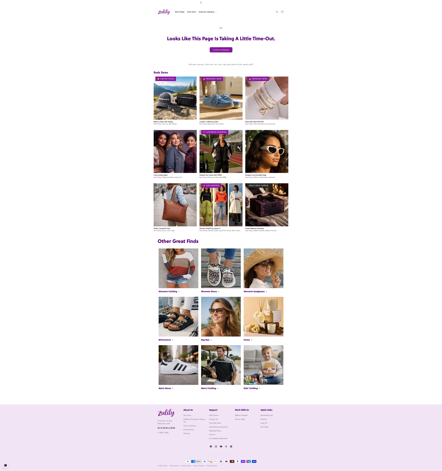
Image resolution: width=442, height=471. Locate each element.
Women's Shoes (209, 291)
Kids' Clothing (251, 388)
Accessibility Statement (218, 438)
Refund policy (174, 465)
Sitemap (186, 433)
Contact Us (213, 419)
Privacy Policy (188, 429)
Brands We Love (267, 415)
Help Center (214, 415)
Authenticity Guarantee (218, 427)
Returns (212, 435)
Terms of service (198, 465)
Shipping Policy (215, 431)
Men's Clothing (208, 388)
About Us (188, 410)
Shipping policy (211, 465)
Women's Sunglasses (254, 291)
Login (273, 3)
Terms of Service (189, 426)
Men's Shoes (165, 388)
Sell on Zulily (240, 419)
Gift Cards (264, 427)
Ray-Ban (205, 339)
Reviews (264, 419)
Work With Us (242, 410)
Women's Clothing (168, 291)
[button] (207, 11)
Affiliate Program (241, 415)
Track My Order (215, 423)
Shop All (264, 423)
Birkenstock (165, 339)
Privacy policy (186, 465)
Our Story (187, 415)
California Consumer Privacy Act (194, 420)
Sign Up (280, 3)
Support (213, 410)
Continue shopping (221, 50)
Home (247, 339)
